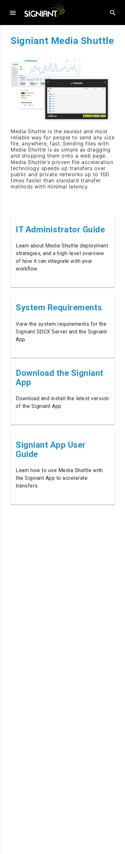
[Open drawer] (13, 13)
